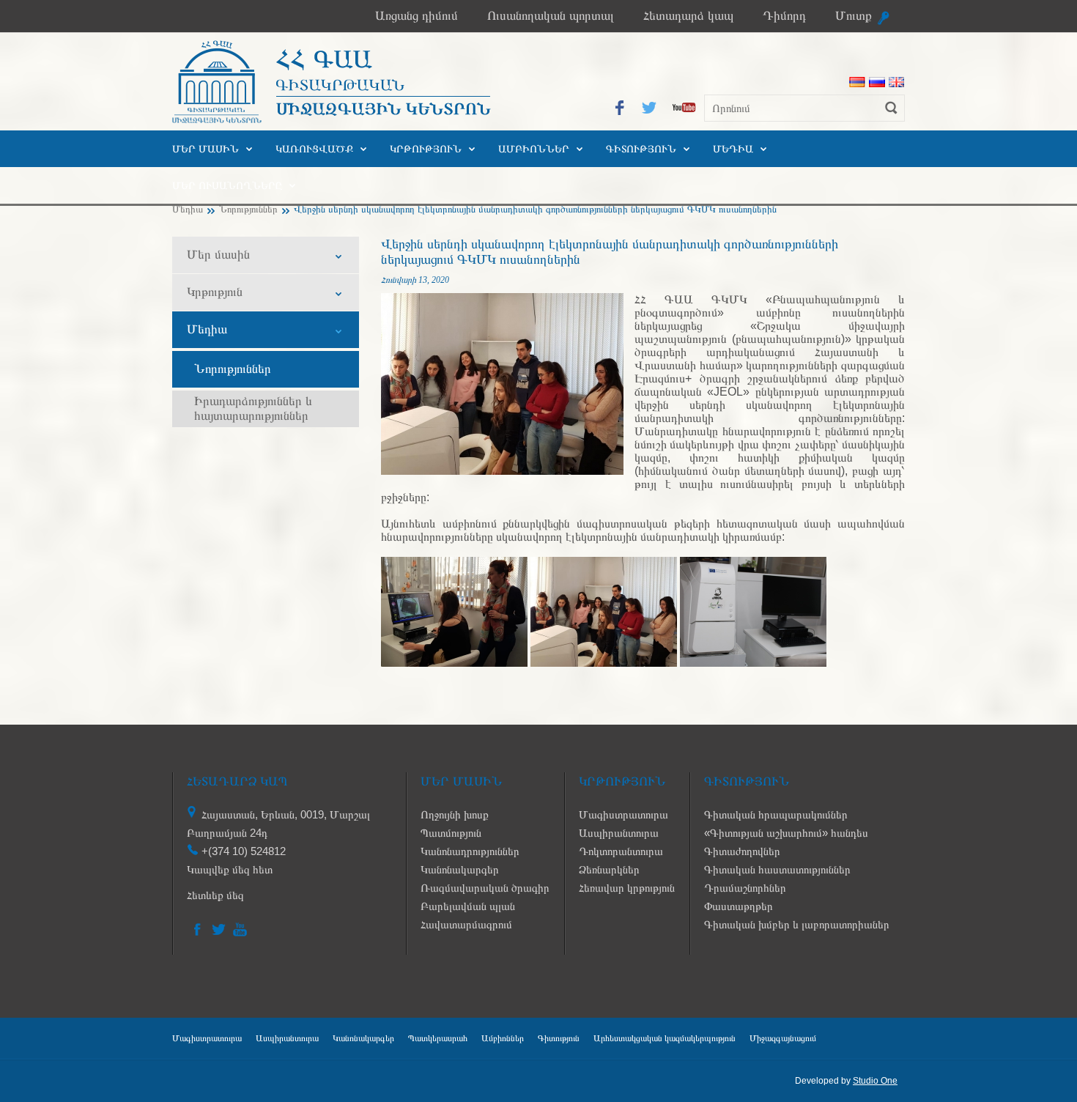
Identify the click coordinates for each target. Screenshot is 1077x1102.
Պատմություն (451, 832)
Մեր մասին (205, 149)
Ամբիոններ (533, 149)
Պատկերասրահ (437, 1038)
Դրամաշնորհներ (745, 887)
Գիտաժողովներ (742, 851)
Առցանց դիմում (416, 16)
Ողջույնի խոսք (455, 814)
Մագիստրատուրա (623, 814)
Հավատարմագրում (466, 924)
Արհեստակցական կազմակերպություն (664, 1038)
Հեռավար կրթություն (627, 887)
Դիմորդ (784, 16)
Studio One (875, 1081)
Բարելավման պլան (468, 906)
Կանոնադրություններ (470, 851)
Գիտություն (641, 149)
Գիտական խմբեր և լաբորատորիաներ (796, 924)
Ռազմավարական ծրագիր (485, 887)
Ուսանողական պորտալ (550, 16)
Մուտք (853, 16)
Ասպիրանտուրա (619, 832)
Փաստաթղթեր (738, 906)
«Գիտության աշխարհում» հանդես (786, 832)
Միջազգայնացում (783, 1038)
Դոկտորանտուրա (621, 851)
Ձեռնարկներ (609, 869)
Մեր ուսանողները (227, 185)
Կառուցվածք (314, 149)
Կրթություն (426, 149)
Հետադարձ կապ (688, 16)
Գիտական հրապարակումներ (776, 814)
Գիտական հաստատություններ (777, 869)
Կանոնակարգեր (460, 869)
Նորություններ (248, 209)
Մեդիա (733, 149)
